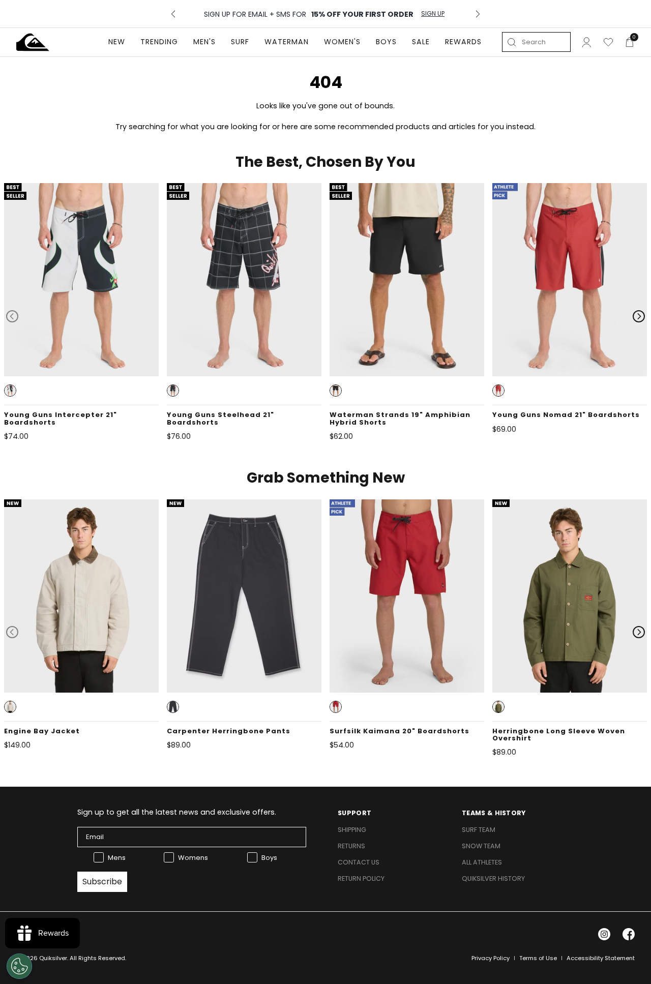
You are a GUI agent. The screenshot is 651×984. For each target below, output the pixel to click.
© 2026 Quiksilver (41, 958)
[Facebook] (629, 934)
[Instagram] (604, 934)
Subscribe (102, 881)
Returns (351, 846)
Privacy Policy (490, 958)
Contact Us (358, 862)
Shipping (352, 829)
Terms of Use (538, 958)
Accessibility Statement (601, 958)
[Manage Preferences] (19, 966)
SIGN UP (433, 14)
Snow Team (481, 846)
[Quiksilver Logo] (32, 42)
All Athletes (482, 862)
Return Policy (361, 878)
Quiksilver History (493, 878)
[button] (10, 390)
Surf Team (478, 829)
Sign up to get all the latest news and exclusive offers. (176, 812)
